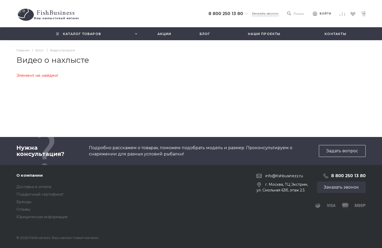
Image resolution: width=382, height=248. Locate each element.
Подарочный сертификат (40, 194)
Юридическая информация (42, 217)
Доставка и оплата (33, 186)
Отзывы (23, 209)
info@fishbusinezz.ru (284, 176)
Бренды (23, 201)
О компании (29, 175)
